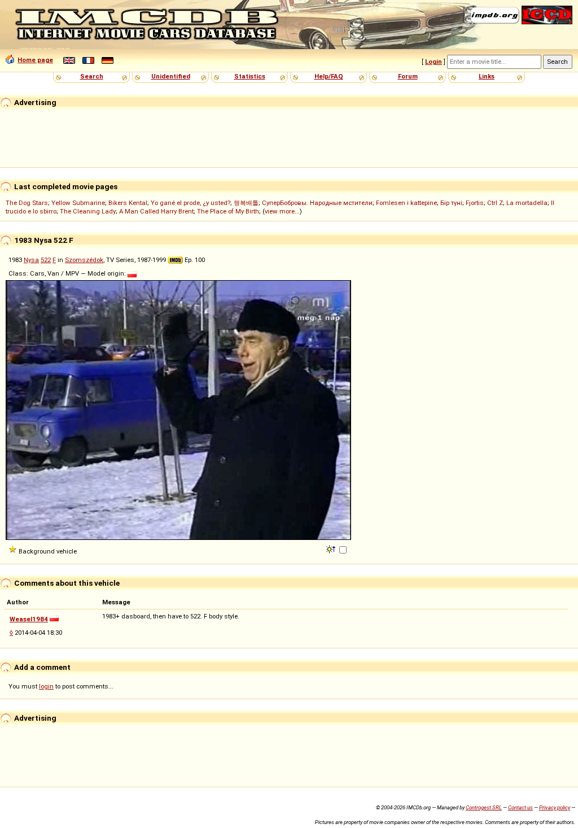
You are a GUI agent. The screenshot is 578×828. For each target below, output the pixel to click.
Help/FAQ (328, 76)
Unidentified (170, 76)
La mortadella (527, 203)
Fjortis (475, 203)
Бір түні (451, 203)
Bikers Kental (127, 203)
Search (91, 76)
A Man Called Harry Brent (156, 211)
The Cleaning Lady (88, 211)
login (46, 686)
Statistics (249, 76)
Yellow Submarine (78, 203)
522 (46, 260)
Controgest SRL (484, 807)
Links (486, 76)
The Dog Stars (27, 203)
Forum (408, 76)
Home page (35, 60)
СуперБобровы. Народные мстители (317, 203)
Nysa (31, 260)
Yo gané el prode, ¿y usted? (190, 203)
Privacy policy (554, 807)
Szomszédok (84, 260)
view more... (282, 211)
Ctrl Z (495, 203)
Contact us (520, 807)
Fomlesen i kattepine (406, 203)
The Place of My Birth (228, 211)
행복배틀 (246, 203)
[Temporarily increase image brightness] (331, 548)
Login (433, 62)
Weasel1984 (29, 619)
